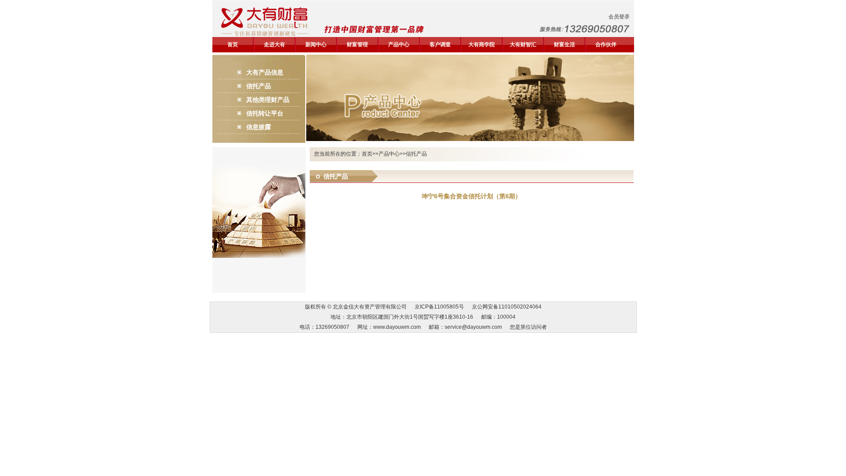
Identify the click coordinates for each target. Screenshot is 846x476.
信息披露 (258, 126)
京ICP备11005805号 (439, 307)
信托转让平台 (264, 113)
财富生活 (564, 44)
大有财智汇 (523, 44)
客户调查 (440, 44)
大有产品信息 (264, 72)
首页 (232, 44)
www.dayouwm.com (397, 327)
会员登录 (619, 17)
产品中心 (398, 44)
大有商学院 (481, 44)
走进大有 (274, 44)
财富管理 (357, 44)
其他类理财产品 (267, 99)
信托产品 (258, 85)
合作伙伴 (605, 44)
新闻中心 (316, 44)
